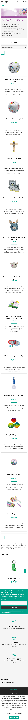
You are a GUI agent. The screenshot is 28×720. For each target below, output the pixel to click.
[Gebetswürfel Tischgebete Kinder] (14, 67)
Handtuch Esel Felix (14, 474)
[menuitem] (2, 1)
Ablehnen (8, 713)
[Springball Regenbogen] (14, 423)
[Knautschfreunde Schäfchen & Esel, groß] (14, 225)
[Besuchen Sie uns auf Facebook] (12, 693)
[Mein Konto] (23, 1)
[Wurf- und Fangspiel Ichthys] (14, 344)
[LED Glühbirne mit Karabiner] (14, 383)
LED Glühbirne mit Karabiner (14, 395)
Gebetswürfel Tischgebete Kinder (14, 80)
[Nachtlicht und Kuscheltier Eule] (14, 186)
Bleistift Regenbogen (14, 514)
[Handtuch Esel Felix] (14, 462)
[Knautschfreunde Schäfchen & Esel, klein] (14, 265)
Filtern (15, 42)
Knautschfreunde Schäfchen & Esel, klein (14, 278)
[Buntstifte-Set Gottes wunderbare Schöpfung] (14, 304)
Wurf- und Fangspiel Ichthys (14, 356)
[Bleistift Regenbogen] (14, 502)
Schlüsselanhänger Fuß (14, 579)
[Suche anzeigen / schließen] (18, 1)
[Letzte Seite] (10, 53)
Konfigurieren (18, 713)
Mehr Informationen (21, 709)
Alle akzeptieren (14, 717)
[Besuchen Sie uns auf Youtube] (16, 693)
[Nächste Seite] (6, 53)
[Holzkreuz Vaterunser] (14, 146)
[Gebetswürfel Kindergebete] (14, 107)
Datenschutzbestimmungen (15, 611)
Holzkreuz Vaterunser (14, 158)
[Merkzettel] (20, 1)
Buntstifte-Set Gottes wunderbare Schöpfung (14, 317)
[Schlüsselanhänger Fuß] (14, 566)
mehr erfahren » (19, 548)
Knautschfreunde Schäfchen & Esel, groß (14, 238)
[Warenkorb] (26, 1)
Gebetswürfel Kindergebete (14, 119)
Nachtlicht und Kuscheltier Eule (14, 198)
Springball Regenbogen (14, 435)
